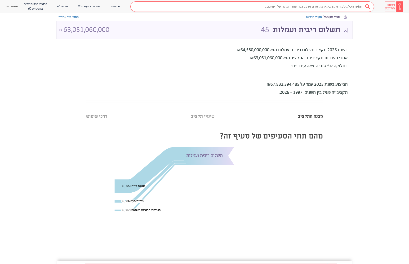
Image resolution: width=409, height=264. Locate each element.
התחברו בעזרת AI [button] (88, 6)
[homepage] (393, 6)
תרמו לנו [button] (62, 6)
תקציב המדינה (314, 17)
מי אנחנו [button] (115, 6)
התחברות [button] (12, 6)
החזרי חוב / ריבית (68, 17)
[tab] (310, 110)
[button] (252, 6)
